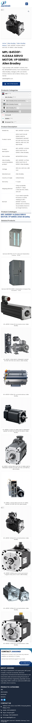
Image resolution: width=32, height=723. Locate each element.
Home (4, 43)
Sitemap (23, 720)
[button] (26, 4)
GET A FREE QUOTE (25, 663)
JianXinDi (5, 6)
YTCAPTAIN (4, 721)
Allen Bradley (11, 43)
